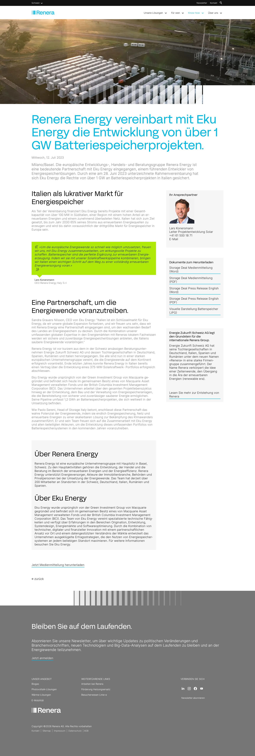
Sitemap (46, 730)
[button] (183, 688)
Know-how (194, 12)
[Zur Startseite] (43, 13)
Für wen (175, 12)
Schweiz (36, 3)
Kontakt (213, 3)
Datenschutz (75, 730)
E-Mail (173, 239)
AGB (86, 730)
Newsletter (202, 3)
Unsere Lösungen (153, 12)
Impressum (59, 730)
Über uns (213, 12)
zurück (39, 579)
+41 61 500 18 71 (180, 235)
